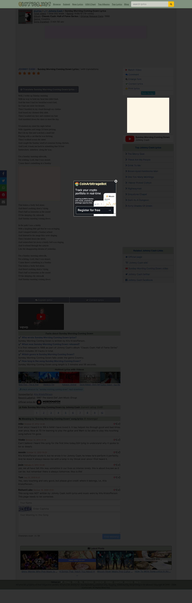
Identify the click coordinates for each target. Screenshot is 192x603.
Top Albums (104, 4)
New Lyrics (77, 4)
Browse (57, 4)
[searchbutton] (171, 4)
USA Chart (90, 4)
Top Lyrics (117, 4)
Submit (66, 4)
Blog (126, 4)
